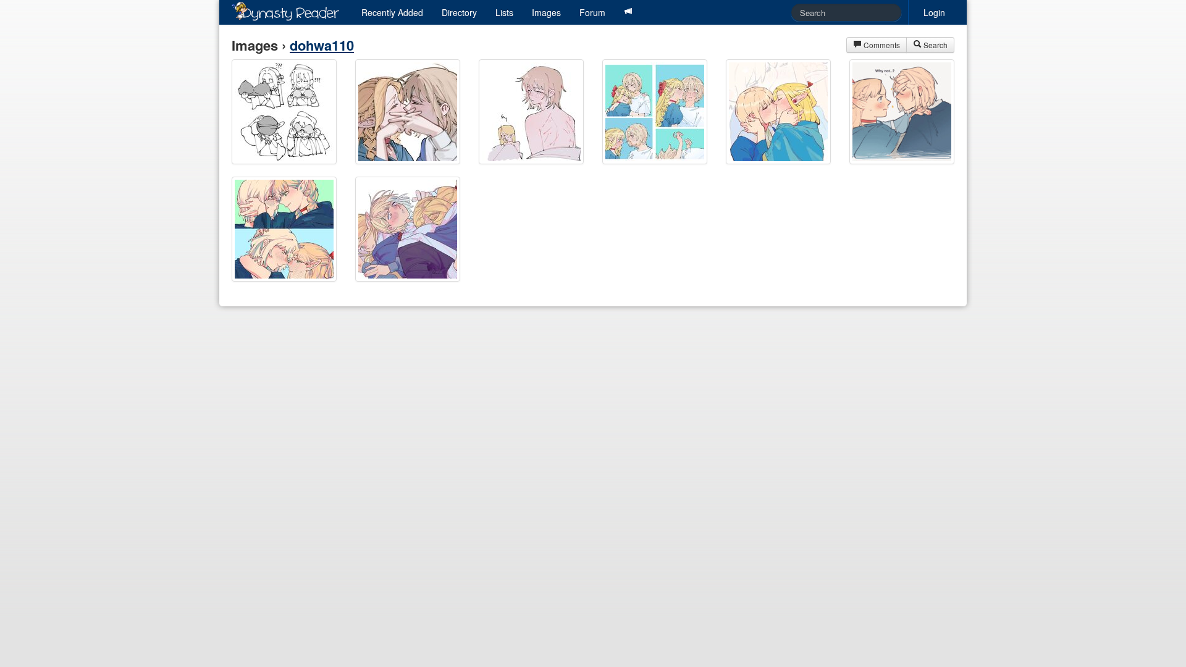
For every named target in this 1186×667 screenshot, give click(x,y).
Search (935, 45)
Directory (459, 12)
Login (934, 12)
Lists (504, 12)
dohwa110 (322, 45)
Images (546, 12)
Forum (592, 12)
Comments (881, 45)
